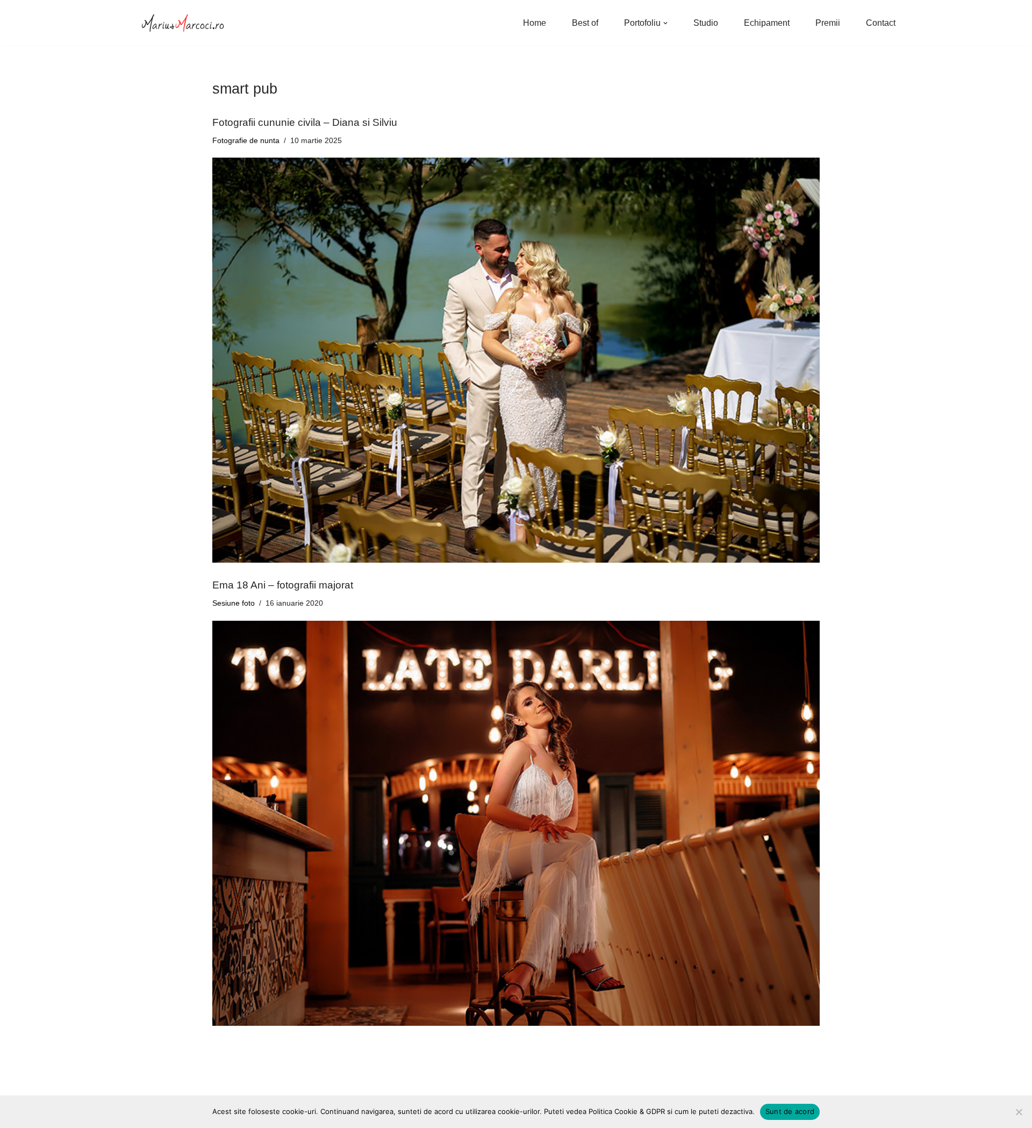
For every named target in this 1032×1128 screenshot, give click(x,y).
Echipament (767, 22)
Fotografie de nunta (246, 140)
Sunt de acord (789, 1111)
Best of (585, 22)
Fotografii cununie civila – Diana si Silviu (304, 122)
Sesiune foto (233, 603)
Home (534, 22)
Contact (880, 22)
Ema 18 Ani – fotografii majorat (282, 585)
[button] (665, 23)
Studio (705, 22)
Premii (827, 22)
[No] (1018, 1111)
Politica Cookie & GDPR (627, 1111)
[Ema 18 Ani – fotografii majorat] (516, 823)
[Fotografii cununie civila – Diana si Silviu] (516, 360)
